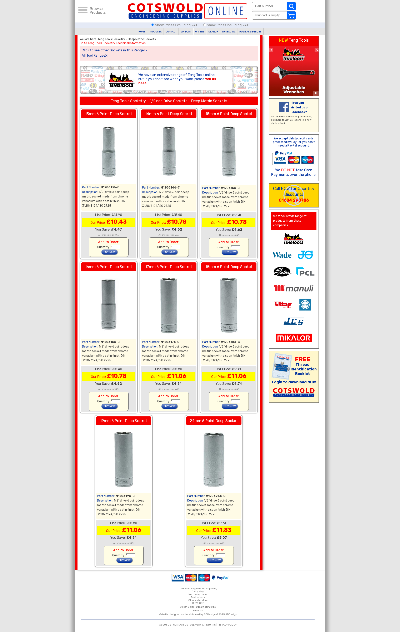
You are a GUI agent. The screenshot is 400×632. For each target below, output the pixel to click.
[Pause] (316, 93)
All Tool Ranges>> (95, 55)
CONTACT (171, 31)
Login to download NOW (294, 382)
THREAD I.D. (229, 31)
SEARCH (213, 31)
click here (276, 120)
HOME (142, 31)
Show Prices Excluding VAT (176, 25)
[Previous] (271, 50)
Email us (198, 610)
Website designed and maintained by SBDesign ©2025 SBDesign (198, 614)
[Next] (317, 50)
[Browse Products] (83, 10)
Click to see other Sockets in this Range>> (114, 50)
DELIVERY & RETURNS (203, 624)
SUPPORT (185, 31)
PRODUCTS (155, 31)
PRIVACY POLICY (227, 624)
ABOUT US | (166, 624)
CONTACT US (180, 624)
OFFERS (200, 31)
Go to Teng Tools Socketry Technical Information (113, 43)
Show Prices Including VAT (227, 25)
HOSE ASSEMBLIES (250, 31)
